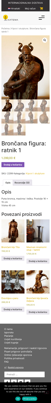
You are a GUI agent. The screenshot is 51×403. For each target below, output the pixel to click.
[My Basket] (41, 8)
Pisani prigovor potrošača (18, 351)
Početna (5, 28)
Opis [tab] (7, 182)
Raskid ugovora (14, 367)
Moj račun (30, 8)
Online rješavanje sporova (18, 354)
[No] (46, 392)
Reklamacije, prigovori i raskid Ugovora (25, 348)
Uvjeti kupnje (11, 342)
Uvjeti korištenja (13, 339)
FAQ (6, 361)
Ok (18, 399)
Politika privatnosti (14, 358)
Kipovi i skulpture (19, 28)
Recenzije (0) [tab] (22, 182)
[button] (44, 40)
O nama (8, 329)
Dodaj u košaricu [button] (13, 258)
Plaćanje (8, 335)
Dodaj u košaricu (13, 164)
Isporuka (8, 332)
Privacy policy (29, 399)
